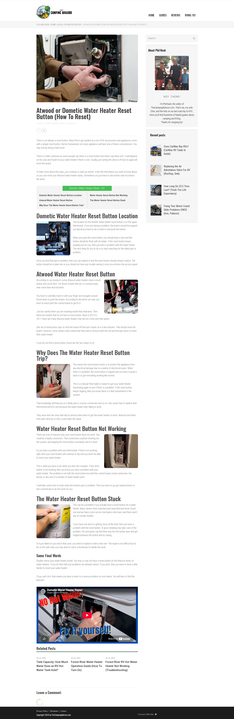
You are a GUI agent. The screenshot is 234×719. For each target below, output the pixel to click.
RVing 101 (190, 15)
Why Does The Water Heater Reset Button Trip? (61, 205)
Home (151, 15)
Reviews (175, 15)
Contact (63, 711)
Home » (53, 25)
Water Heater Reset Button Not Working (108, 195)
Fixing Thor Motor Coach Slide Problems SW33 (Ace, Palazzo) (177, 209)
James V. (73, 123)
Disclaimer (54, 711)
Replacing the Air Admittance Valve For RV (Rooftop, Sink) (177, 170)
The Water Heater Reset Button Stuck (107, 200)
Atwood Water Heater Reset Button (55, 200)
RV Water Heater (72, 25)
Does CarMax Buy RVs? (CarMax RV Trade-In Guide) (176, 150)
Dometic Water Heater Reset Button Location (60, 195)
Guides (163, 15)
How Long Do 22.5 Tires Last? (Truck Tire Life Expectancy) (176, 190)
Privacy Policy (42, 711)
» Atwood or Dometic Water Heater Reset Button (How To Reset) (114, 25)
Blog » (61, 25)
